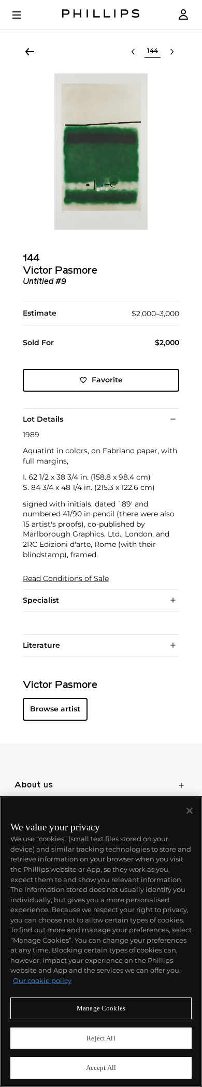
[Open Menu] (23, 15)
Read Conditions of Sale (66, 578)
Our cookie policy (42, 980)
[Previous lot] (133, 51)
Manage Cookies (101, 1008)
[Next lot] (172, 51)
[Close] (189, 810)
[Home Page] (101, 14)
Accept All (101, 1067)
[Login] (183, 14)
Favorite (107, 379)
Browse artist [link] (55, 708)
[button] (101, 151)
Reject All (100, 1038)
